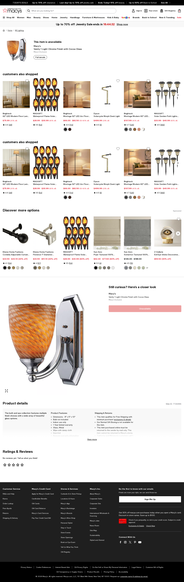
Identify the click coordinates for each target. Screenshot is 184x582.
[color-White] (113, 267)
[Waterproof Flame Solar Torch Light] (46, 94)
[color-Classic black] (65, 129)
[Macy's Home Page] (12, 10)
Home (10, 30)
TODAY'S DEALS (20, 3)
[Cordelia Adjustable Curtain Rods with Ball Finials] (16, 233)
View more (92, 439)
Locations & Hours (68, 499)
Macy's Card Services (40, 513)
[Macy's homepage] (4, 30)
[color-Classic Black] (126, 129)
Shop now (122, 24)
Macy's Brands (66, 513)
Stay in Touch (66, 528)
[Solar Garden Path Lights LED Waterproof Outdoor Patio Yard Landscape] (167, 94)
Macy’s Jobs (94, 521)
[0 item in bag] (179, 10)
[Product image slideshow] (46, 340)
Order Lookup (8, 504)
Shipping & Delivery (10, 518)
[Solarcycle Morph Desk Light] (107, 94)
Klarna (5, 499)
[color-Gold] (13, 267)
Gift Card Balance (39, 508)
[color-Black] (4, 267)
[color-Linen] (134, 267)
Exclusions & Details (136, 526)
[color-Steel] (104, 267)
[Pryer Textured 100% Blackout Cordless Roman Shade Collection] (107, 233)
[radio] (65, 129)
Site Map (93, 530)
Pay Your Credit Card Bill (41, 518)
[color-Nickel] (130, 129)
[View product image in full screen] (6, 390)
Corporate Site (95, 504)
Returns (5, 513)
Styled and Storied (97, 540)
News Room (94, 526)
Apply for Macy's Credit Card (43, 494)
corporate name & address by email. (134, 576)
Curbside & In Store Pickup (71, 494)
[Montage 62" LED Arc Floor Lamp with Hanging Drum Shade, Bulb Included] (76, 94)
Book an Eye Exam (68, 542)
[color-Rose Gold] (139, 129)
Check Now (150, 526)
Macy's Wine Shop (68, 518)
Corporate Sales (96, 499)
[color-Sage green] (100, 267)
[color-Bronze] (69, 129)
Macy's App (65, 504)
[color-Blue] (126, 267)
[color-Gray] (130, 267)
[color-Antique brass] (134, 129)
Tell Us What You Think (69, 547)
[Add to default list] (27, 80)
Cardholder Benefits (39, 499)
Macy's (37, 46)
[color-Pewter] (22, 267)
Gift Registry (65, 552)
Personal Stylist (66, 523)
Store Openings (67, 537)
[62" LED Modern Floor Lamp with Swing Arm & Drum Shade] (16, 94)
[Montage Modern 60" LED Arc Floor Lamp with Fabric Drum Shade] (137, 94)
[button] (46, 340)
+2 (147, 268)
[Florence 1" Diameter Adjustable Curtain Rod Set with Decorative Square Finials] (46, 233)
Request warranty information (66, 436)
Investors (93, 508)
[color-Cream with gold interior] (143, 129)
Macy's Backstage (68, 508)
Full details (40, 57)
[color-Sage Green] (139, 267)
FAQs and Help (8, 494)
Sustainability (95, 535)
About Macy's (95, 494)
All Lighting (19, 30)
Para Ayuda (7, 508)
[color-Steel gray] (108, 267)
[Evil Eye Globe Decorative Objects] (167, 233)
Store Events (65, 533)
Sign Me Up (150, 499)
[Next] (178, 95)
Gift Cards (35, 504)
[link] (16, 119)
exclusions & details (122, 419)
